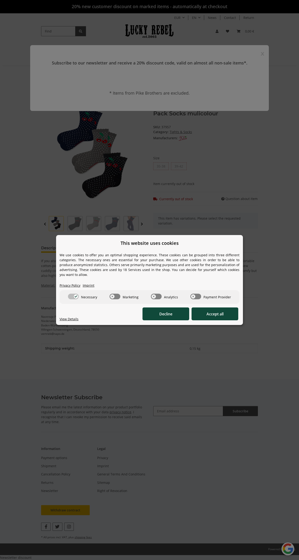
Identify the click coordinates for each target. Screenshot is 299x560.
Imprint (88, 285)
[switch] (73, 296)
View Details (69, 319)
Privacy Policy (70, 285)
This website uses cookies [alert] (150, 243)
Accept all (215, 314)
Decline (165, 314)
